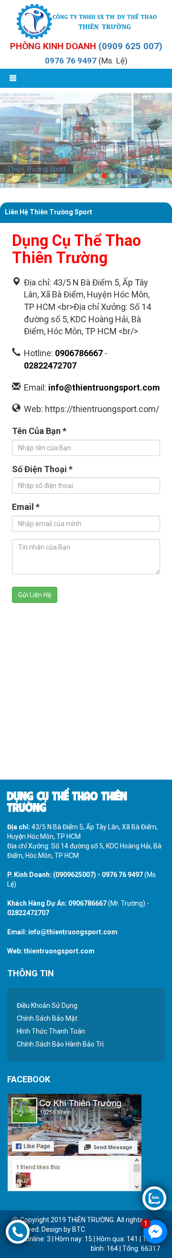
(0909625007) (74, 874)
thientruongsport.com (59, 951)
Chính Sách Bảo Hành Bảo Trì (60, 1044)
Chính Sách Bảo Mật (47, 1018)
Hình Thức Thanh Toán (51, 1031)
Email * (26, 507)
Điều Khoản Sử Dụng (47, 1005)
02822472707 (50, 365)
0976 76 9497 (71, 60)
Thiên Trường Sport (36, 169)
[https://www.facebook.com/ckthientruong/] (74, 1141)
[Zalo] (154, 1198)
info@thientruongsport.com (104, 387)
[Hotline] (17, 1231)
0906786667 (79, 353)
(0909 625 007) (130, 46)
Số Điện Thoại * (42, 469)
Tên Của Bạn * (39, 431)
